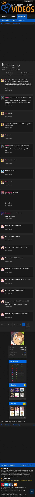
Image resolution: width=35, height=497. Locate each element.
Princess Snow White (11, 225)
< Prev (2, 324)
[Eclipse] (12, 394)
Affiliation (9, 482)
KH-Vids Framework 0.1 (6, 488)
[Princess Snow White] (17, 408)
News (2, 480)
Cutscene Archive (8, 480)
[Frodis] (17, 390)
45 (24, 404)
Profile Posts (9, 72)
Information (25, 75)
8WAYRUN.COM (21, 421)
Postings (9, 75)
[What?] (22, 408)
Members (22, 16)
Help (32, 465)
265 (25, 352)
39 (23, 324)
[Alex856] (12, 413)
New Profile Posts (17, 20)
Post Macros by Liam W (20, 487)
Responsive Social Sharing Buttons (9, 496)
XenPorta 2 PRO (3, 421)
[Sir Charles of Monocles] (17, 413)
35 (11, 324)
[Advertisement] (17, 43)
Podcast (30, 480)
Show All (23, 399)
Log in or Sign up (28, 1)
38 (20, 324)
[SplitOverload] (22, 394)
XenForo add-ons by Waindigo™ (8, 493)
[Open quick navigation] (34, 23)
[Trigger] (17, 394)
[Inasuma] (12, 390)
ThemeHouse (22, 490)
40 (27, 324)
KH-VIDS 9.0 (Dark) (8, 465)
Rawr (6, 170)
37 (17, 324)
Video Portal (24, 480)
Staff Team (3, 482)
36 (14, 324)
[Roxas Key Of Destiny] (22, 413)
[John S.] (12, 408)
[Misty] (22, 390)
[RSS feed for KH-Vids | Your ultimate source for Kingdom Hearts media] (15, 484)
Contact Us (24, 465)
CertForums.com (23, 496)
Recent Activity (25, 72)
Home (4, 16)
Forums (13, 16)
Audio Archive (17, 480)
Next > (27, 328)
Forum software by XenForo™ (8, 487)
